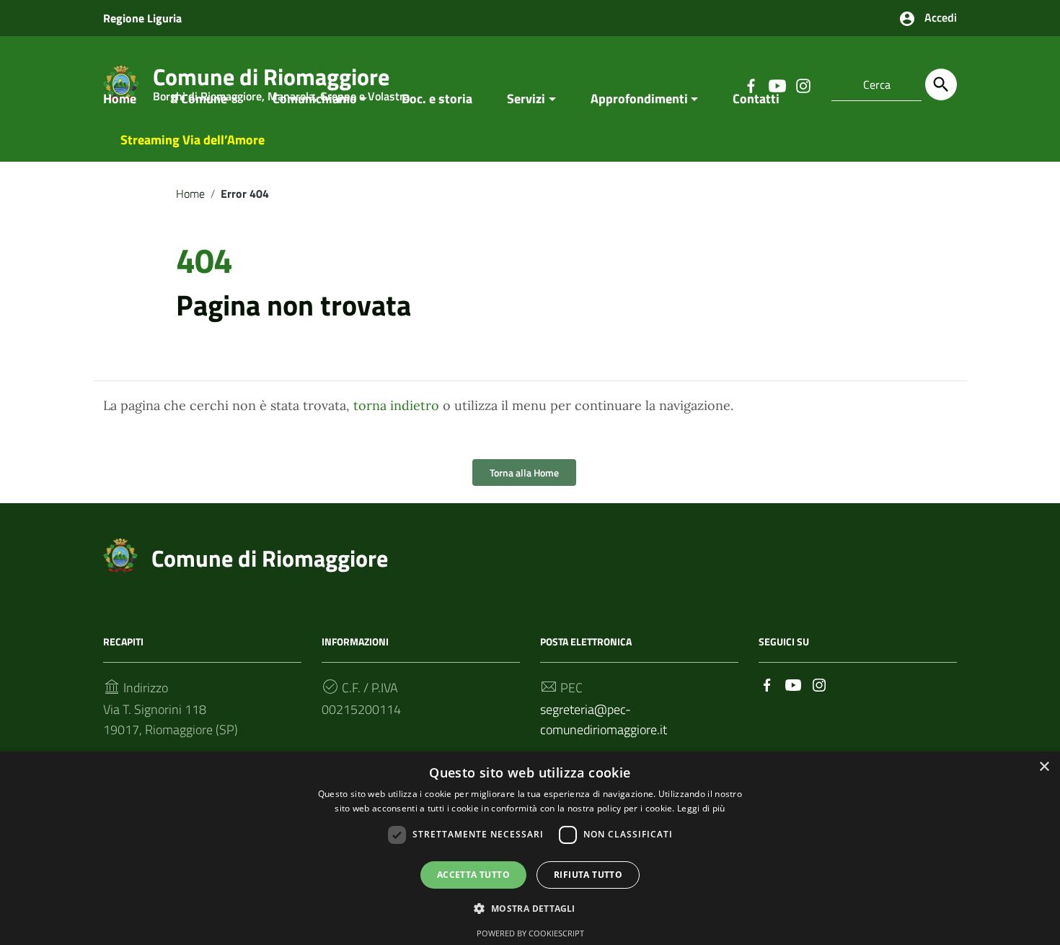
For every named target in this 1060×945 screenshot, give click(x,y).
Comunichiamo (315, 98)
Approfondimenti (639, 98)
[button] (530, 909)
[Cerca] (941, 84)
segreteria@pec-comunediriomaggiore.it (603, 719)
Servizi (526, 98)
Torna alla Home (524, 472)
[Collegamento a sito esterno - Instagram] (819, 684)
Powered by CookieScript (530, 933)
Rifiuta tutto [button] (588, 874)
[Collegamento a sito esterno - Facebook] (767, 684)
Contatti (756, 98)
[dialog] (530, 848)
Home (119, 98)
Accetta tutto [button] (473, 874)
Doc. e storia (437, 98)
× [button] (1043, 767)
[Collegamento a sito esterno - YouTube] (793, 684)
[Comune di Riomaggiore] (120, 553)
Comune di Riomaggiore (269, 558)
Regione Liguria (142, 18)
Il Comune (199, 98)
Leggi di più (701, 808)
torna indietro (396, 405)
